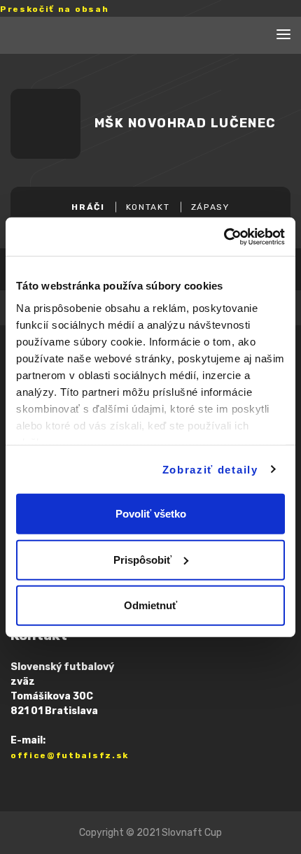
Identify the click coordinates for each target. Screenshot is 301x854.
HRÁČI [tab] (87, 207)
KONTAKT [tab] (148, 207)
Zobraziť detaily (210, 469)
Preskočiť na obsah (54, 9)
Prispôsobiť (142, 559)
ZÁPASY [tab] (210, 207)
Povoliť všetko (150, 514)
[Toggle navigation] (283, 35)
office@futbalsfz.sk (69, 755)
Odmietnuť (150, 605)
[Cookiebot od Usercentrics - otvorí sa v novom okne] (223, 236)
